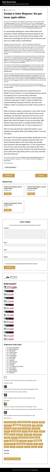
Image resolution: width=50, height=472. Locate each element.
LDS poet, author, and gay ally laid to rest (19, 380)
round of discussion (18, 24)
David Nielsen (12, 357)
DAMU (15, 428)
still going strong (25, 65)
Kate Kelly (11, 364)
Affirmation (42, 422)
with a (23, 57)
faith (30, 431)
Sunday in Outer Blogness (10, 167)
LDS (31, 437)
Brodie (6, 284)
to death (36, 26)
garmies (39, 159)
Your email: (6, 453)
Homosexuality (23, 437)
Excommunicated (16, 431)
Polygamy (12, 446)
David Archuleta (13, 352)
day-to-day (14, 62)
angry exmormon (8, 425)
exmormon (24, 431)
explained (32, 78)
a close (18, 57)
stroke (26, 57)
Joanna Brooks (12, 369)
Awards (12, 284)
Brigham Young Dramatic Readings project (31, 157)
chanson (6, 406)
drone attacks (17, 52)
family (18, 62)
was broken (29, 59)
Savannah (11, 360)
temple (40, 446)
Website (6, 257)
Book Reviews (26, 425)
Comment (6, 228)
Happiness (7, 437)
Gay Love (12, 434)
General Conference (37, 434)
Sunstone (34, 446)
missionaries (23, 440)
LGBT (37, 437)
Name (5, 242)
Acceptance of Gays (24, 422)
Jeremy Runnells (13, 361)
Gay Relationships (28, 434)
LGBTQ (6, 440)
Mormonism (21, 443)
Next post (41, 175)
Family (36, 431)
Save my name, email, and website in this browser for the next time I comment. (21, 263)
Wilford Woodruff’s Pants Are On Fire (19, 75)
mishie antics (7, 160)
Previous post (8, 175)
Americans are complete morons (34, 27)
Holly (5, 398)
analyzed (35, 75)
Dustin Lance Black (36, 428)
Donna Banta (7, 389)
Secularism (27, 446)
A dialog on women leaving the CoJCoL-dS (17, 398)
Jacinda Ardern (12, 355)
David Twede (12, 368)
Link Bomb (14, 440)
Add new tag (35, 422)
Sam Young (12, 358)
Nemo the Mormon (13, 349)
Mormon (38, 441)
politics (6, 446)
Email (5, 249)
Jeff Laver (6, 380)
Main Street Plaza (9, 2)
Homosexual (14, 437)
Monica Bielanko (13, 371)
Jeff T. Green (12, 354)
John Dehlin (12, 363)
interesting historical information (33, 77)
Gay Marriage (19, 434)
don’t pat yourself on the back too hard (24, 85)
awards (17, 425)
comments (40, 425)
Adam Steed (12, 350)
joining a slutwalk (26, 60)
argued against (21, 66)
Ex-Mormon (7, 431)
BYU (33, 425)
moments (23, 62)
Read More (7, 193)
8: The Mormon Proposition (10, 422)
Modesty (30, 440)
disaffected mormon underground (24, 428)
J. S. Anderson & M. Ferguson (16, 366)
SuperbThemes (35, 469)
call (20, 57)
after (15, 57)
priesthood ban (19, 446)
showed (16, 80)
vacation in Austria (10, 23)
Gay (6, 434)
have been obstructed (28, 26)
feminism (42, 431)
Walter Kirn (11, 372)
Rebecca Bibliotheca (14, 347)
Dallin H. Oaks (7, 428)
